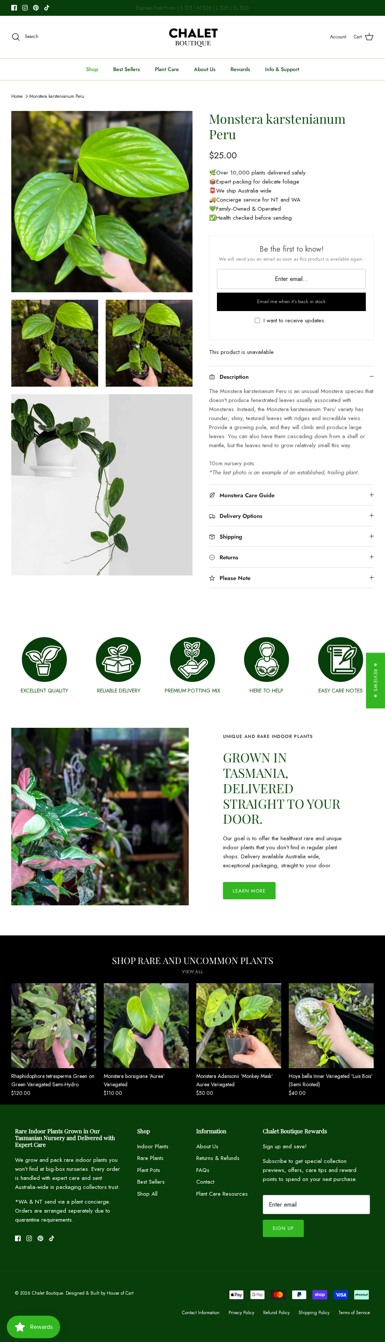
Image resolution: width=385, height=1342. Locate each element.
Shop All (147, 1194)
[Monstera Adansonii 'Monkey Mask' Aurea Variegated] (238, 1025)
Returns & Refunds (217, 1158)
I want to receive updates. (295, 321)
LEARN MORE (249, 890)
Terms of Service (354, 1312)
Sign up (283, 1228)
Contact (205, 1182)
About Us (204, 69)
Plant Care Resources (222, 1194)
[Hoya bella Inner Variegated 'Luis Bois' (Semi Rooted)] (331, 1025)
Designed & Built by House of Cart (99, 1293)
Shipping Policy (314, 1312)
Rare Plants (150, 1158)
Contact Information (201, 1312)
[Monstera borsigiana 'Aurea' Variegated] (146, 1025)
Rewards (240, 69)
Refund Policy (276, 1312)
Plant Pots (148, 1170)
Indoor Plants (152, 1146)
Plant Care (167, 69)
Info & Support (282, 69)
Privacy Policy (241, 1312)
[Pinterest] (36, 8)
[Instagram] (25, 8)
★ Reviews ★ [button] (375, 680)
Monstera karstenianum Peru (56, 96)
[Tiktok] (47, 8)
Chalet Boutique (47, 1293)
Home (17, 96)
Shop (92, 69)
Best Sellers (126, 69)
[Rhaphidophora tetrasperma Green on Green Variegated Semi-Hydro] (53, 1025)
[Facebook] (14, 8)
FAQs (202, 1170)
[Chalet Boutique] (193, 37)
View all (192, 972)
